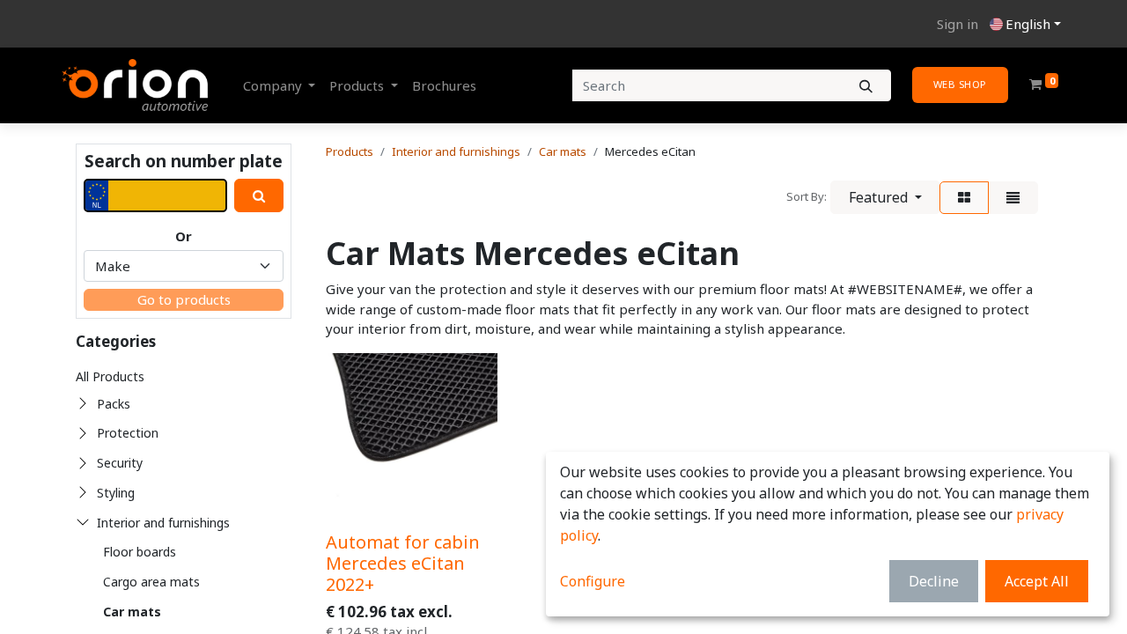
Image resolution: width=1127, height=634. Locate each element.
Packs (113, 403)
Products (349, 151)
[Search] (866, 86)
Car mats (132, 611)
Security (120, 462)
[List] (1013, 197)
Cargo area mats (151, 581)
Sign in (957, 24)
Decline (934, 581)
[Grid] (964, 197)
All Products (110, 376)
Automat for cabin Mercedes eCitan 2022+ (403, 563)
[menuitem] (444, 86)
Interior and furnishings (163, 522)
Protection (127, 432)
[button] (885, 197)
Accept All (1037, 581)
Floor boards (139, 551)
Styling (116, 492)
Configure (592, 581)
